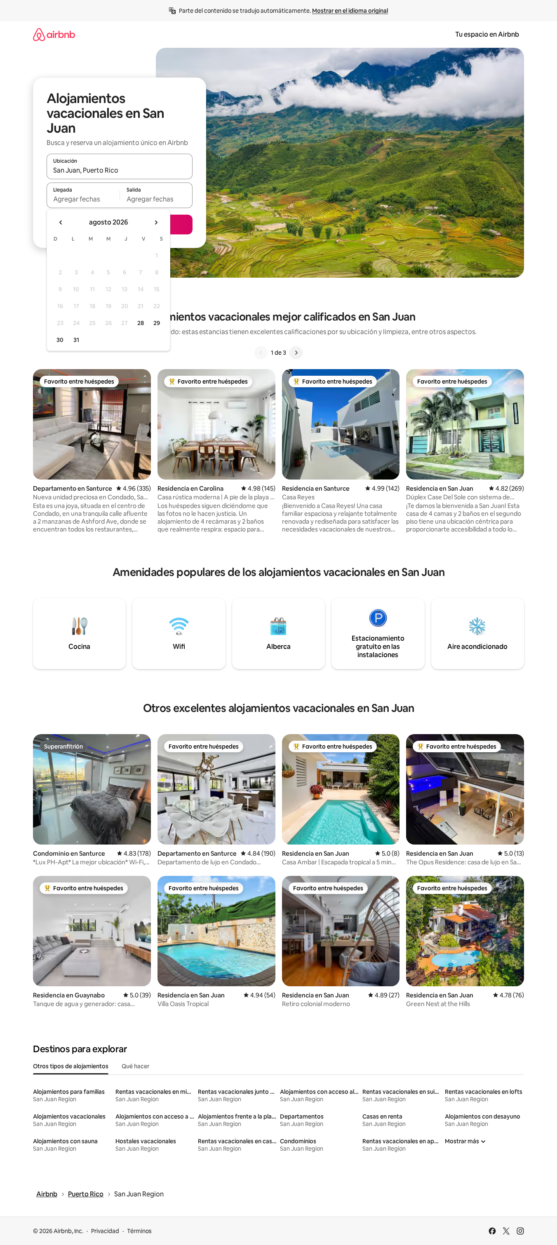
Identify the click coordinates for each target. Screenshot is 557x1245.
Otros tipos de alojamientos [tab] (70, 1066)
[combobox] (119, 170)
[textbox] (83, 199)
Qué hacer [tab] (135, 1066)
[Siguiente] (296, 352)
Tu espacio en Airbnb (487, 34)
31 (76, 340)
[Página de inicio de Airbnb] (54, 34)
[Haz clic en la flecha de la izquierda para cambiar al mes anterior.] (61, 222)
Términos (139, 1231)
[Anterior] (261, 352)
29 (156, 323)
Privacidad (105, 1231)
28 (140, 323)
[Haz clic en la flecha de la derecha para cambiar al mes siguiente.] (155, 222)
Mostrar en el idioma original (350, 10)
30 (59, 340)
